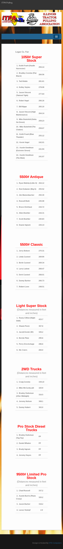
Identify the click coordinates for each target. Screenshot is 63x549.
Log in (31, 28)
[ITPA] (31, 19)
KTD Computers (55, 543)
